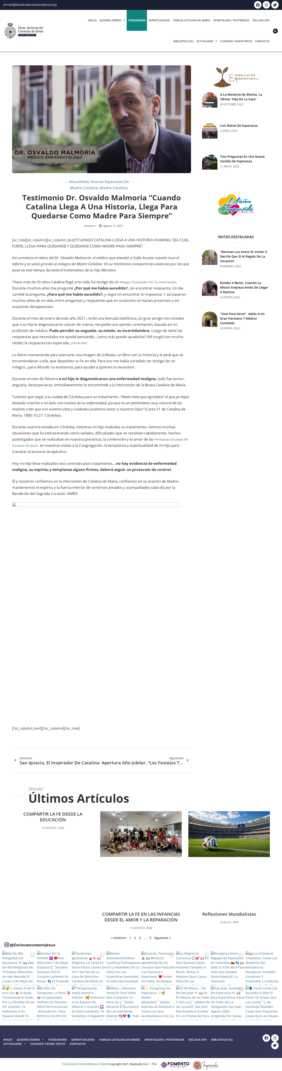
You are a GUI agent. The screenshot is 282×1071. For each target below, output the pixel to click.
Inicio (92, 20)
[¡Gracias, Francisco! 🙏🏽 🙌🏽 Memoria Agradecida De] (158, 968)
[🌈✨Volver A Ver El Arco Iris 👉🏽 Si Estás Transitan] (19, 1003)
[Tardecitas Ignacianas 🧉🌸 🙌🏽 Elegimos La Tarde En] (89, 968)
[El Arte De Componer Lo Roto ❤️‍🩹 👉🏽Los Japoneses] (54, 1003)
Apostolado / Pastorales (231, 20)
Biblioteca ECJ (183, 41)
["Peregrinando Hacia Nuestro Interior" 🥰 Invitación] (89, 1003)
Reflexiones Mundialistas (229, 914)
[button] (275, 31)
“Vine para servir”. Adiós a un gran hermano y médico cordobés (242, 318)
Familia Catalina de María (191, 20)
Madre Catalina (114, 187)
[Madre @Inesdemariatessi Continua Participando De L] (123, 968)
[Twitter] (275, 5)
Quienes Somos (110, 20)
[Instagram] (266, 5)
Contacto (262, 41)
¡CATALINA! (78, 343)
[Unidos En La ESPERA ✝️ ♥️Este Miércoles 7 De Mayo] (54, 968)
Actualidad (205, 41)
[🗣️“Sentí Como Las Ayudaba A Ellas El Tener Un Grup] (262, 1003)
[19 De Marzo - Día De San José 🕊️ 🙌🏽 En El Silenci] (193, 1003)
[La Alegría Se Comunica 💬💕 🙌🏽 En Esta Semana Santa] (193, 968)
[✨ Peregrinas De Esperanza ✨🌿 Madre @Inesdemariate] (158, 1003)
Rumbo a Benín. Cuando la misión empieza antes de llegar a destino (244, 287)
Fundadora (136, 20)
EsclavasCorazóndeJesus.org (83, 1064)
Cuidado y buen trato (236, 41)
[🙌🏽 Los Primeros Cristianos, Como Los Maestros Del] (262, 968)
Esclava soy (260, 20)
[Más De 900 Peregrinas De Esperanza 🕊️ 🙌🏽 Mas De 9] (19, 968)
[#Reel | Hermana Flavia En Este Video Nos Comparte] (123, 1003)
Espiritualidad (159, 20)
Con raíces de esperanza (239, 125)
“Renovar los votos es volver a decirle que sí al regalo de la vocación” (243, 256)
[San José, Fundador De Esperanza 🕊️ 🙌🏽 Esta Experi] (228, 1003)
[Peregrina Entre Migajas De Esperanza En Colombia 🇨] (228, 968)
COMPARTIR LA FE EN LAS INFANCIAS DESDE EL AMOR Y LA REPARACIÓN (141, 917)
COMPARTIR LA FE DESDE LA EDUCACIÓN (52, 817)
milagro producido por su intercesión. (148, 282)
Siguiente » (162, 938)
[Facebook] (258, 5)
